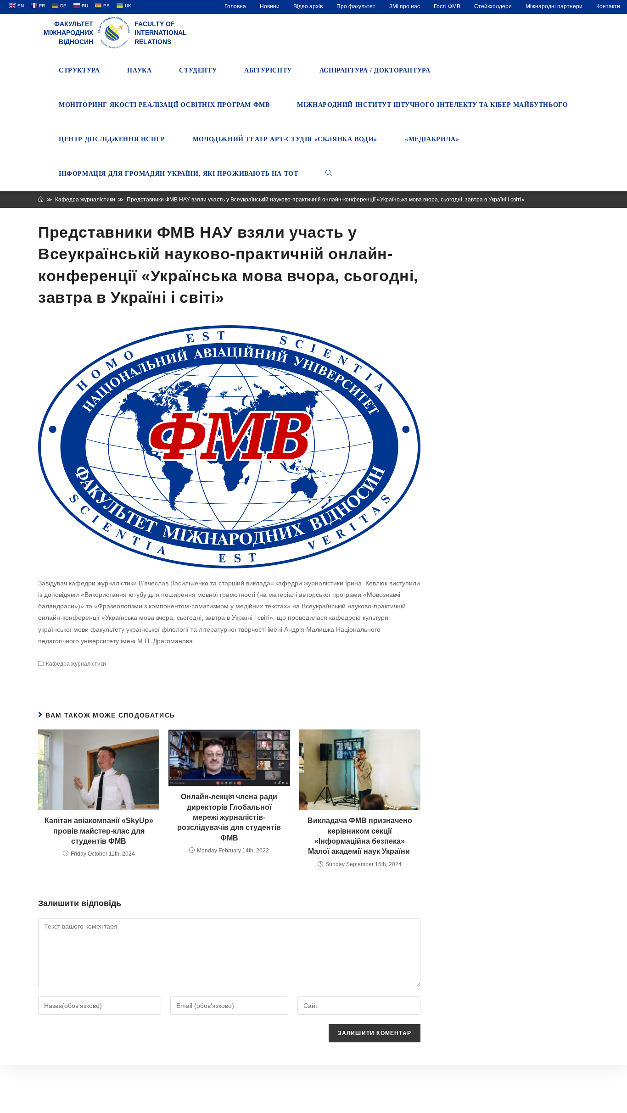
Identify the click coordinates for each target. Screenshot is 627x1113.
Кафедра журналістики (76, 664)
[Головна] (41, 199)
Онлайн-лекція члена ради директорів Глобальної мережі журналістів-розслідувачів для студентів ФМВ (229, 817)
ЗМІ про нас (404, 6)
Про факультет (355, 6)
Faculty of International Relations (160, 32)
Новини (270, 6)
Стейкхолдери (493, 6)
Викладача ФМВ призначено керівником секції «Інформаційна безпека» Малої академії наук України (360, 836)
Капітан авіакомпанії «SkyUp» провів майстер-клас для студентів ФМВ (99, 831)
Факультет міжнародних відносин (68, 32)
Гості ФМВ (447, 6)
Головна (235, 6)
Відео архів (308, 6)
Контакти (608, 6)
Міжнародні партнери (554, 6)
